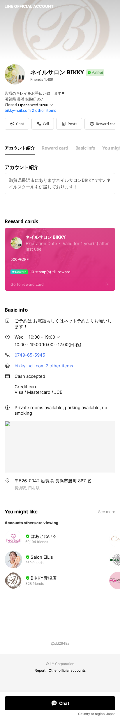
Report (40, 670)
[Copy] (89, 481)
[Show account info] (95, 72)
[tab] (20, 148)
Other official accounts (67, 670)
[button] (69, 124)
